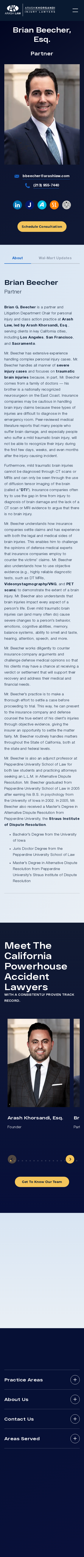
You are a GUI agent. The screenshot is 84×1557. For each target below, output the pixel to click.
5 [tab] (26, 1160)
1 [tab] (10, 1160)
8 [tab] (38, 1160)
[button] (75, 10)
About (17, 258)
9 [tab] (41, 1160)
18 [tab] (76, 1160)
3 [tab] (18, 1160)
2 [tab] (14, 1160)
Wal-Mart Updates (55, 258)
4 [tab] (22, 1160)
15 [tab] (65, 1160)
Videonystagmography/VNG (30, 584)
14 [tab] (61, 1160)
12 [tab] (53, 1160)
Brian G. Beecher (20, 307)
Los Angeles (32, 337)
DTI (24, 490)
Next (70, 1159)
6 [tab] (30, 1160)
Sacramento (23, 343)
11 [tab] (49, 1160)
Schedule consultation (42, 227)
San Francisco (59, 337)
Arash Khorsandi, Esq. (35, 1117)
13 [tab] (57, 1160)
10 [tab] (45, 1160)
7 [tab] (34, 1160)
